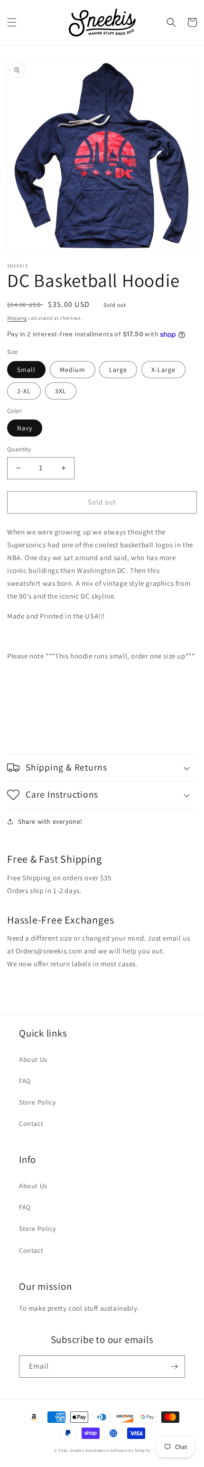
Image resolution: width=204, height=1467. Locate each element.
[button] (11, 22)
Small (26, 369)
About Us (33, 1059)
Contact (31, 1123)
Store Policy (37, 1102)
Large (118, 369)
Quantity (19, 449)
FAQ (25, 1080)
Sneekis (77, 1450)
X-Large (163, 369)
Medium (72, 369)
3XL (60, 391)
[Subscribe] (174, 1366)
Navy (24, 428)
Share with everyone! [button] (50, 821)
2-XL (24, 391)
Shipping (17, 318)
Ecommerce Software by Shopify (118, 1450)
